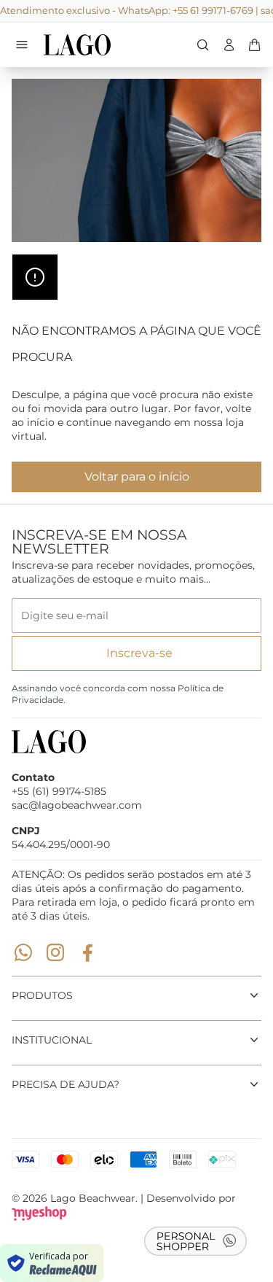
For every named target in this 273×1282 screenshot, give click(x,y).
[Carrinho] (95, 44)
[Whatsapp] (23, 952)
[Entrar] (229, 45)
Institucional (52, 1040)
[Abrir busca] (203, 45)
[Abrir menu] (22, 44)
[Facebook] (87, 952)
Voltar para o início (136, 476)
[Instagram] (55, 952)
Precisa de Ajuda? (65, 1084)
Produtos (42, 995)
